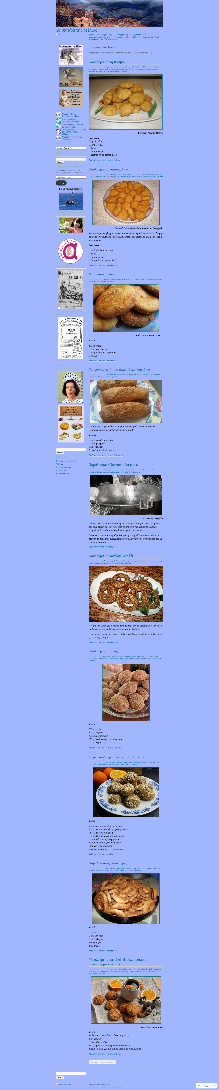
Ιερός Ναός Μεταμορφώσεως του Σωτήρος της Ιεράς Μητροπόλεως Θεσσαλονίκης (116, 971)
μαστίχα (143, 658)
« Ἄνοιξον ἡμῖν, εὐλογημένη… (72, 138)
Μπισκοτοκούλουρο (103, 274)
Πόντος (129, 470)
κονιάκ (117, 71)
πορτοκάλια (141, 174)
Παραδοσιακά (137, 67)
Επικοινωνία (148, 37)
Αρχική (91, 35)
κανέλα (112, 71)
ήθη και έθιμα (137, 470)
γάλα (90, 973)
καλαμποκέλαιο (137, 176)
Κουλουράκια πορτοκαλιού (108, 169)
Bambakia (155, 470)
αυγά (146, 971)
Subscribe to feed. (65, 1084)
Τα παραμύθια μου (123, 35)
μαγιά (131, 870)
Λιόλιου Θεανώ (103, 69)
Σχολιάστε (124, 71)
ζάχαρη (106, 71)
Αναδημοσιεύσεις (109, 67)
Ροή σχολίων (61, 470)
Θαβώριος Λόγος (111, 969)
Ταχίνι (116, 658)
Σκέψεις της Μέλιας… (104, 35)
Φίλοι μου (137, 37)
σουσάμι (146, 374)
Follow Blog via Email (67, 166)
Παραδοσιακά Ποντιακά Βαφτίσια (113, 465)
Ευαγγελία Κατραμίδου (153, 969)
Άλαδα (108, 762)
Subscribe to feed (65, 35)
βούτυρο (154, 69)
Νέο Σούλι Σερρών (102, 176)
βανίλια (116, 176)
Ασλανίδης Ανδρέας (95, 472)
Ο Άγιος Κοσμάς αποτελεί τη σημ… (72, 126)
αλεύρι (148, 69)
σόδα (154, 67)
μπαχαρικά (134, 561)
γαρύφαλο (92, 71)
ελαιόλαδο (99, 71)
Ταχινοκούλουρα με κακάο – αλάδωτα (116, 757)
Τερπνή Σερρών (151, 279)
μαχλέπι (149, 658)
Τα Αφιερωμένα (111, 39)
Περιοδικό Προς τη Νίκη (106, 764)
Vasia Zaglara (157, 658)
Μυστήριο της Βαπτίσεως (111, 472)
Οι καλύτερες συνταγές (105, 658)
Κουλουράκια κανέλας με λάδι (111, 556)
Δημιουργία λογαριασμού (66, 461)
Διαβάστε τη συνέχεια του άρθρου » (106, 160)
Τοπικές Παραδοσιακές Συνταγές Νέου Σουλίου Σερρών (127, 69)
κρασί (108, 377)
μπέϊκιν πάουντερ (149, 176)
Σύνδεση (59, 464)
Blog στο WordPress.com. (99, 1085)
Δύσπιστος (158, 561)
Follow (61, 183)
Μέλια (64, 114)
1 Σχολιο (134, 764)
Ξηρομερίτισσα (155, 374)
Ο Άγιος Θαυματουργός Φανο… (71, 115)
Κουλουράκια (120, 67)
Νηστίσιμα (129, 67)
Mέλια (145, 67)
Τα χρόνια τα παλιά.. (123, 37)
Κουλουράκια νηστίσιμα (106, 62)
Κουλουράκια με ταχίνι (105, 651)
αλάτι (90, 377)
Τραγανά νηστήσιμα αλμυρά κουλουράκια (119, 369)
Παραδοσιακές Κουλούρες (108, 863)
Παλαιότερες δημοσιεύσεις (102, 1062)
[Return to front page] (109, 26)
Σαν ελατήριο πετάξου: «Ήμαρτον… (71, 133)
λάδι (126, 870)
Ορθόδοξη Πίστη (126, 472)
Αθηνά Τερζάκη (140, 279)
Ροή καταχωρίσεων (63, 467)
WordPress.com (62, 473)
